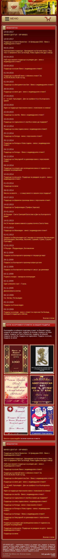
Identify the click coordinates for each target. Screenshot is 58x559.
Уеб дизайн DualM (48, 555)
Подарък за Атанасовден (13, 305)
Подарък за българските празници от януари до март (24, 255)
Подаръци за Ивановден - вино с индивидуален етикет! (25, 230)
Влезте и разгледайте (12, 438)
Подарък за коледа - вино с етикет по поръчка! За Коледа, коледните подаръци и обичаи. (26, 313)
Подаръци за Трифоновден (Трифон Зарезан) (22, 207)
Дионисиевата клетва (12, 291)
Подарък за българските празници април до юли (23, 262)
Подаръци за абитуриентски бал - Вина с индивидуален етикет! (29, 478)
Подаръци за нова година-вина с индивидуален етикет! (25, 501)
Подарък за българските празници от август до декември (26, 269)
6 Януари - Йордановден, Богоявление (19, 248)
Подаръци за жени (11, 533)
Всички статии (48, 537)
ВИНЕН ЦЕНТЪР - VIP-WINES (15, 449)
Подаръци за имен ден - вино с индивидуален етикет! (25, 482)
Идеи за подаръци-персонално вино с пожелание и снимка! (27, 491)
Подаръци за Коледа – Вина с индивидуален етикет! (24, 514)
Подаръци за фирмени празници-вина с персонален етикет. (27, 200)
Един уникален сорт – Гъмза (15, 284)
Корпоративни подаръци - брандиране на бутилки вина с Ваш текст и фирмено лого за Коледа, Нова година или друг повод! (28, 459)
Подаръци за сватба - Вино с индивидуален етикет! (24, 494)
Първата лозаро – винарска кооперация (19, 277)
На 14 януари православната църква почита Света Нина (26, 223)
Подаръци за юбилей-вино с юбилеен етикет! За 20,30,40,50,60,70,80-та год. (23, 474)
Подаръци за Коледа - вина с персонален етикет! (23, 505)
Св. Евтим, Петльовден (13, 298)
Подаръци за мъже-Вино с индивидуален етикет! (23, 469)
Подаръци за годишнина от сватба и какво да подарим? (25, 498)
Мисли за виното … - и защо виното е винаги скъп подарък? (27, 193)
